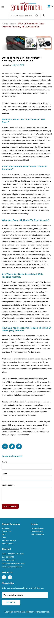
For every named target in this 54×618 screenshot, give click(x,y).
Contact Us (6, 531)
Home (5, 23)
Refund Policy (37, 531)
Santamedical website (10, 428)
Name (4, 462)
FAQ (4, 534)
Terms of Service (9, 540)
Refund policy (7, 543)
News (13, 23)
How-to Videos (37, 528)
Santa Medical (26, 612)
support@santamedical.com (13, 563)
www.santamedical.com (12, 567)
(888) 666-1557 (8, 560)
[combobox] (24, 15)
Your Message (8, 485)
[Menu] (2, 6)
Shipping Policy (37, 534)
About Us (6, 528)
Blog (4, 537)
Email (4, 473)
